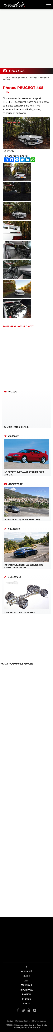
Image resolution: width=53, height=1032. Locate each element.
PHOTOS (33, 78)
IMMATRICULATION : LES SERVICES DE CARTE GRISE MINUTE (23, 566)
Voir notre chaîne (17, 427)
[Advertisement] (26, 38)
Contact (10, 1021)
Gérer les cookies (39, 1021)
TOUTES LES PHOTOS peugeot (18, 326)
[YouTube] (29, 1010)
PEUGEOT (44, 78)
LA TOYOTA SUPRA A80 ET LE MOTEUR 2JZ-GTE (24, 473)
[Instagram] (23, 1010)
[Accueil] (26, 966)
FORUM (26, 1003)
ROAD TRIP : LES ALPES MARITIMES (22, 519)
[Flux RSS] (34, 1010)
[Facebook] (18, 1010)
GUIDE (26, 976)
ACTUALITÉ (26, 971)
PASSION (26, 994)
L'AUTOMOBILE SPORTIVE (15, 78)
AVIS (26, 980)
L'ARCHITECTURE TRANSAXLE (19, 612)
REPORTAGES (26, 989)
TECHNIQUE (26, 985)
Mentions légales (22, 1021)
